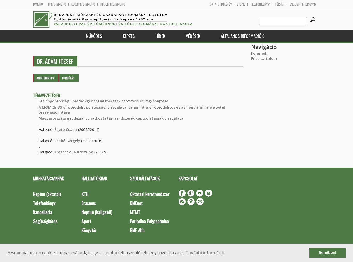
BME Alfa (137, 230)
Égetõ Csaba (65, 129)
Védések (193, 36)
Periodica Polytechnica (149, 221)
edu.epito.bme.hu (83, 4)
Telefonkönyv (260, 4)
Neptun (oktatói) (47, 194)
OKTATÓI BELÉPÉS (221, 4)
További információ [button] (205, 253)
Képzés (129, 36)
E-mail (241, 4)
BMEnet (136, 203)
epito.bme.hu (57, 4)
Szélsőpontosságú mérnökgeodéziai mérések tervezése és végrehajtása (103, 101)
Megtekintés (45, 78)
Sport (86, 221)
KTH (85, 194)
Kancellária (42, 212)
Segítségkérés (45, 221)
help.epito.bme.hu (112, 4)
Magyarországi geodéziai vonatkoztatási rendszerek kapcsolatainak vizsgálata (111, 118)
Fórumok (259, 53)
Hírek (160, 36)
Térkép (280, 4)
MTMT (135, 212)
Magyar (310, 4)
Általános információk (242, 36)
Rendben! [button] (327, 252)
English (295, 4)
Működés (94, 36)
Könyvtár (89, 230)
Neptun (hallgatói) (97, 212)
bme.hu (38, 4)
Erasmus (89, 203)
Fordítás (68, 78)
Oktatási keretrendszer (150, 194)
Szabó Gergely (67, 140)
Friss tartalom (264, 58)
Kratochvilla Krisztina (73, 152)
